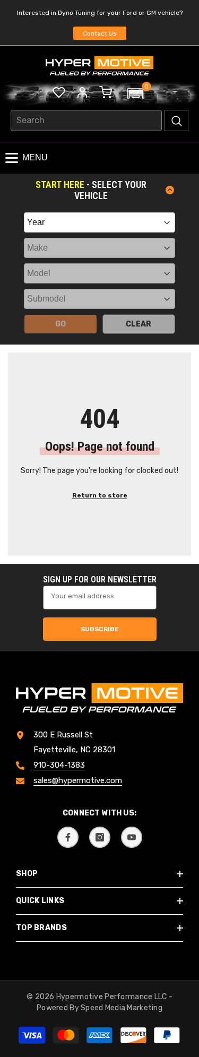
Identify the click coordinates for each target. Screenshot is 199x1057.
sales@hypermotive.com (77, 780)
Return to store (99, 495)
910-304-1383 (59, 765)
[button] (135, 93)
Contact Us (100, 33)
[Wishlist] (59, 92)
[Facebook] (68, 837)
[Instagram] (99, 837)
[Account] (82, 92)
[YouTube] (131, 837)
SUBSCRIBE (100, 629)
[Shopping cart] (105, 92)
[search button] (176, 120)
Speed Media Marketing (121, 1007)
